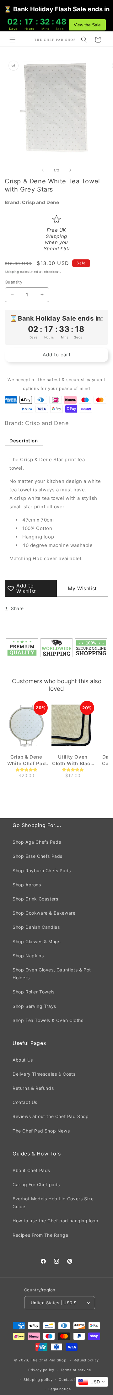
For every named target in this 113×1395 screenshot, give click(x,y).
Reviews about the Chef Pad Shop (51, 1116)
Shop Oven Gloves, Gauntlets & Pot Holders (52, 973)
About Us (23, 1059)
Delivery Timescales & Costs (44, 1074)
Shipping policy (38, 1379)
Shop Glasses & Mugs (36, 941)
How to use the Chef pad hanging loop (56, 1220)
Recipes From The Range (40, 1235)
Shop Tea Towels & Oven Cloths (48, 1020)
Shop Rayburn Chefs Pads (42, 870)
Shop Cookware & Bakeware (44, 913)
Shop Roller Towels (34, 991)
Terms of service (76, 1370)
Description (23, 441)
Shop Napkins (28, 955)
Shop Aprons (27, 884)
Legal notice (59, 1389)
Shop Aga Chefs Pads (37, 842)
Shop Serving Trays (34, 1006)
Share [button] (17, 608)
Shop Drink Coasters (35, 898)
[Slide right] (70, 170)
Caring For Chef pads (36, 1184)
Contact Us (25, 1102)
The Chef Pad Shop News (41, 1130)
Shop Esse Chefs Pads (37, 856)
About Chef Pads (31, 1170)
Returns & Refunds (33, 1088)
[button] (12, 39)
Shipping (12, 271)
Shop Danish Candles (36, 927)
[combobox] (92, 1382)
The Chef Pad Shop (49, 1360)
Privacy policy (41, 1370)
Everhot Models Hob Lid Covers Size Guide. (53, 1202)
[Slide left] (43, 170)
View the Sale (87, 24)
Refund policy (86, 1360)
